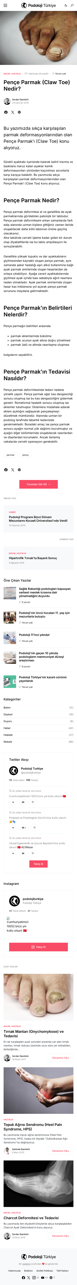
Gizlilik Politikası (44, 1270)
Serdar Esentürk (20, 99)
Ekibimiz (28, 1270)
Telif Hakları (62, 1270)
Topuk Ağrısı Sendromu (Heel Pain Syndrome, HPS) (33, 1126)
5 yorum (26, 602)
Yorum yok (60, 73)
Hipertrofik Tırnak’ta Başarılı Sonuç (33, 558)
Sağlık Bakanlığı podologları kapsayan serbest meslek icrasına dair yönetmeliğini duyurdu (45, 592)
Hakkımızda (14, 1270)
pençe (25, 455)
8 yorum (26, 666)
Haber (12, 512)
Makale (8, 741)
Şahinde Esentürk (21, 1149)
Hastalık (16, 73)
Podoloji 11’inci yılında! (34, 635)
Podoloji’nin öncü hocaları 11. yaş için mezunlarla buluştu (44, 614)
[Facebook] (23, 1277)
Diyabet (8, 714)
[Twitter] (28, 1277)
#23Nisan (27, 847)
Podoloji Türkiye (32, 902)
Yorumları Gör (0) (37, 484)
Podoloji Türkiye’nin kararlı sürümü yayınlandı (43, 679)
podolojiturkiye (33, 899)
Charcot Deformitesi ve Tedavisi (31, 1218)
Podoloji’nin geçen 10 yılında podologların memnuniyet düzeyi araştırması (41, 656)
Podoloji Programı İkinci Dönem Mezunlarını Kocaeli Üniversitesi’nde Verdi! (38, 518)
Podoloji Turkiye (32, 768)
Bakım (7, 73)
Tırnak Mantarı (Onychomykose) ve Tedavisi (34, 1033)
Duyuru (8, 721)
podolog (26, 1264)
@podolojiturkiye (31, 772)
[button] (5, 5)
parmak (11, 455)
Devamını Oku (60, 1057)
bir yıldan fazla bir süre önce (26, 791)
